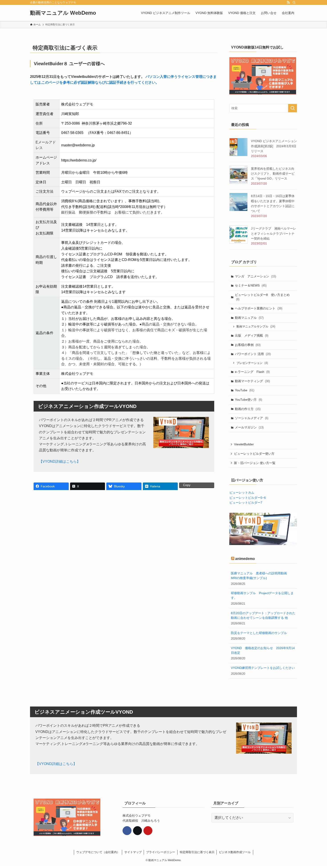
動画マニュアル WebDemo (63, 13)
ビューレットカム (241, 492)
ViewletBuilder (244, 444)
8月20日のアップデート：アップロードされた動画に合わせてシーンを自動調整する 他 (263, 615)
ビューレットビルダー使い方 (254, 453)
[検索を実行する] (292, 108)
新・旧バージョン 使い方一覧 (254, 463)
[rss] (288, 2)
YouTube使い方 (248, 399)
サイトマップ (133, 852)
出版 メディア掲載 (251, 335)
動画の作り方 (247, 409)
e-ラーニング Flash (252, 371)
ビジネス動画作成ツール (235, 852)
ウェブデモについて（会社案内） (98, 852)
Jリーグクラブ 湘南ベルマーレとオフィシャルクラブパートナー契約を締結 (273, 233)
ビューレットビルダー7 (245, 502)
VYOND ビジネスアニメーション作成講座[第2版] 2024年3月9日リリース (274, 146)
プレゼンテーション (252, 363)
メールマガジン (249, 427)
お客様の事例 (247, 345)
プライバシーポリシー (160, 852)
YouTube (244, 390)
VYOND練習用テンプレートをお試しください (263, 668)
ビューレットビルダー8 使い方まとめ (262, 297)
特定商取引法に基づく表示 (197, 852)
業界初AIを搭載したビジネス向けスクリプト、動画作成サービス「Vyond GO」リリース (273, 173)
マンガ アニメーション (255, 276)
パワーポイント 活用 (253, 354)
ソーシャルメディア (251, 418)
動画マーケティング (252, 381)
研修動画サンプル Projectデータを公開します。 (262, 595)
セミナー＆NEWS (250, 285)
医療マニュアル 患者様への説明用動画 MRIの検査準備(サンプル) (260, 575)
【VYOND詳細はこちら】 (59, 461)
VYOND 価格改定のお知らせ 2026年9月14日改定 (263, 650)
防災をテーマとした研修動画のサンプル (259, 633)
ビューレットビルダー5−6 (247, 497)
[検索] (294, 2)
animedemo (245, 559)
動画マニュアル (249, 317)
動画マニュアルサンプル (255, 326)
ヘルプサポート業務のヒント (258, 308)
